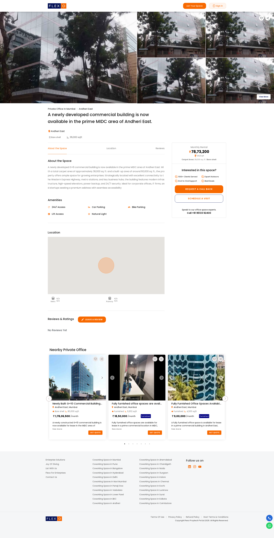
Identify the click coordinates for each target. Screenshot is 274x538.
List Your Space (195, 5)
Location (111, 148)
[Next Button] (102, 378)
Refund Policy (192, 517)
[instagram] (194, 466)
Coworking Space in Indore (152, 477)
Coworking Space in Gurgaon (153, 472)
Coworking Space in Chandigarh (155, 464)
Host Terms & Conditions (216, 517)
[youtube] (199, 466)
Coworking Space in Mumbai (106, 459)
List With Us (51, 468)
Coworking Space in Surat (152, 494)
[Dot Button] (124, 443)
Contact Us (51, 477)
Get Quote (95, 432)
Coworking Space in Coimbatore (155, 503)
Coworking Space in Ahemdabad (155, 459)
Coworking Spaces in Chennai (154, 481)
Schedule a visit (199, 198)
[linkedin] (189, 466)
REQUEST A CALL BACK (199, 189)
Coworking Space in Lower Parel (108, 494)
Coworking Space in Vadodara (107, 490)
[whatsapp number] (269, 525)
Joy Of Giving (52, 464)
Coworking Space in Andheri (106, 503)
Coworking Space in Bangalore (107, 468)
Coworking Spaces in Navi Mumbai (109, 481)
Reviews (160, 148)
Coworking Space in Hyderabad (107, 472)
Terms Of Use (157, 517)
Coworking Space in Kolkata (153, 498)
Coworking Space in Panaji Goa (107, 485)
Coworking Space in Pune (105, 464)
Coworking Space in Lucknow (153, 490)
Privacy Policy (175, 517)
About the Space (57, 148)
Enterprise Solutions (55, 459)
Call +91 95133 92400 (199, 213)
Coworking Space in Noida (152, 468)
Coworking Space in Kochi (152, 485)
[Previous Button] (53, 378)
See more (57, 429)
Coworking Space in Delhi (104, 477)
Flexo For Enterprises (56, 472)
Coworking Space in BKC (104, 498)
